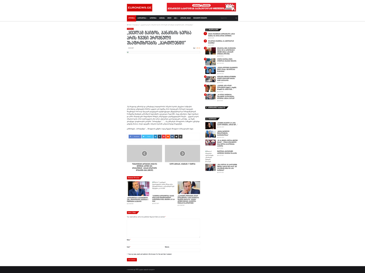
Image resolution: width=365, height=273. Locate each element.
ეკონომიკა (153, 18)
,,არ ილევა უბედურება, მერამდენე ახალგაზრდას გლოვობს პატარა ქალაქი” (226, 96)
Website (167, 247)
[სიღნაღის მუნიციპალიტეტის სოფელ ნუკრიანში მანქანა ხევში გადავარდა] (210, 79)
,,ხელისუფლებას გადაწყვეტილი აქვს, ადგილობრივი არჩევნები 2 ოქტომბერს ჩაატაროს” (137, 199)
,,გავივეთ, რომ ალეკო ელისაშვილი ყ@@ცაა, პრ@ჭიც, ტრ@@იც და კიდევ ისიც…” (226, 87)
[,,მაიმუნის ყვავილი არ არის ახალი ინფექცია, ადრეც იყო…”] (210, 125)
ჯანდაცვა (162, 18)
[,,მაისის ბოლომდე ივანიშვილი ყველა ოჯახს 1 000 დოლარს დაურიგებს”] (210, 70)
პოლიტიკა (131, 18)
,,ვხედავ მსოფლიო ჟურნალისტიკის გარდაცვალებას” (223, 133)
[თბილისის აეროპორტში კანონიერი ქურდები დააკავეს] (210, 156)
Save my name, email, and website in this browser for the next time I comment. (150, 254)
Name (129, 240)
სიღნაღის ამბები (185, 18)
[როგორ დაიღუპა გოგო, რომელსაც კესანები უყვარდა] (210, 61)
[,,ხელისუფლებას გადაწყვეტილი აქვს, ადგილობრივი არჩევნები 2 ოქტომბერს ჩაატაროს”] (138, 188)
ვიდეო (169, 18)
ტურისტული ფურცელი (200, 18)
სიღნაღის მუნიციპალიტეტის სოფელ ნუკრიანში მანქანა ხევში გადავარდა (226, 78)
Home (129, 25)
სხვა (175, 18)
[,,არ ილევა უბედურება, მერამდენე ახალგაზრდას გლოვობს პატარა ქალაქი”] (210, 97)
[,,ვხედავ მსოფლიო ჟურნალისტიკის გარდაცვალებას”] (210, 134)
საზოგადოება (141, 18)
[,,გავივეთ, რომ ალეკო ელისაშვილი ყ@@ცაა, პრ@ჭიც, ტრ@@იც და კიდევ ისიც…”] (210, 88)
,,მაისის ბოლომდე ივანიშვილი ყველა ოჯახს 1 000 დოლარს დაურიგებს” (227, 69)
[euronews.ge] (139, 7)
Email (128, 247)
